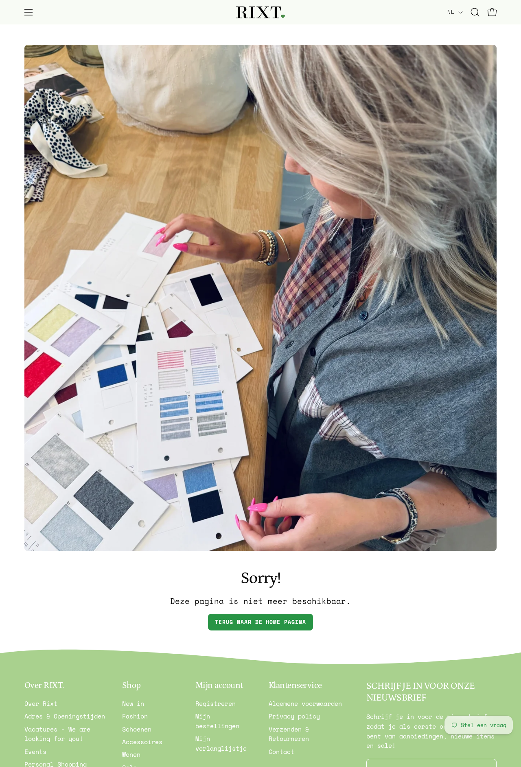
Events (35, 751)
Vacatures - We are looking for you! (57, 734)
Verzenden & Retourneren (289, 734)
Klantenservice (295, 685)
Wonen (131, 754)
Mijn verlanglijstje (221, 743)
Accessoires (142, 741)
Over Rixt (40, 703)
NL (450, 12)
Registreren (215, 703)
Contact (281, 751)
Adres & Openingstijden (64, 716)
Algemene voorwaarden (305, 703)
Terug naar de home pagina (260, 622)
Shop (131, 685)
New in (133, 703)
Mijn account (219, 685)
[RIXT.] (260, 12)
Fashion (135, 716)
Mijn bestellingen (217, 721)
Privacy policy (294, 716)
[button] (475, 12)
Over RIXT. (44, 685)
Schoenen (136, 729)
